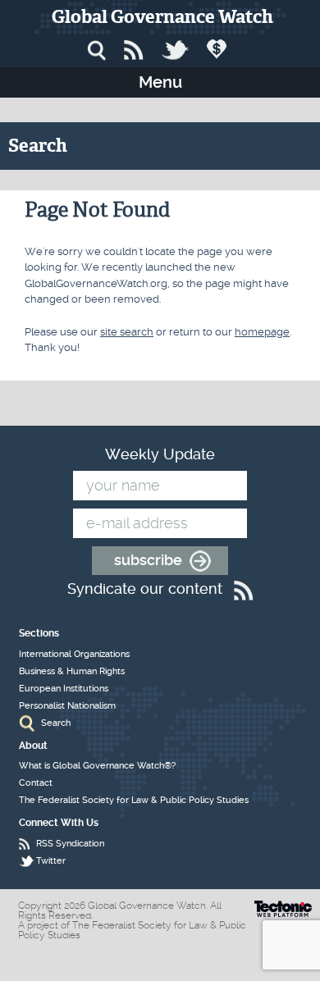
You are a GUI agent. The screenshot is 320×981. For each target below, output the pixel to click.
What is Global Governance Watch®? (97, 765)
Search (56, 723)
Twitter (51, 861)
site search (126, 332)
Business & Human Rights (72, 671)
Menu (160, 82)
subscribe (148, 559)
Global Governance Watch (162, 17)
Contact (36, 783)
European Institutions (63, 688)
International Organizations (74, 654)
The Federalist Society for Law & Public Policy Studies (134, 800)
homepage (262, 332)
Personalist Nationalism (67, 705)
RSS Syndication (70, 843)
